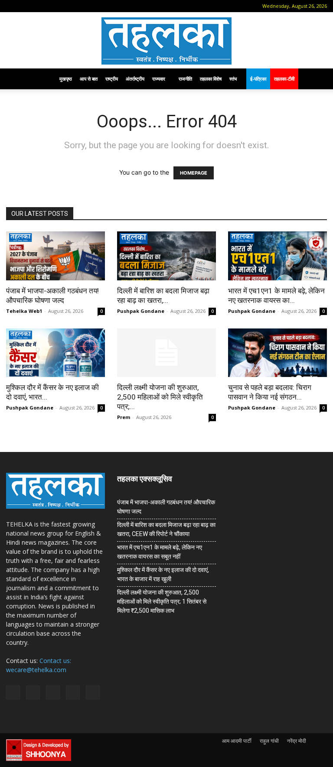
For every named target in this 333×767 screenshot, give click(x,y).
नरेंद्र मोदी (296, 740)
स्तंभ (233, 78)
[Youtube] (82, 6)
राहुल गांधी (269, 740)
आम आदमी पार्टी (236, 740)
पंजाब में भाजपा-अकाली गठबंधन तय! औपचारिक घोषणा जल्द (166, 507)
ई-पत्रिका (258, 78)
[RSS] (54, 6)
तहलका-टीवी (284, 78)
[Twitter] (68, 6)
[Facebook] (25, 6)
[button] (12, 6)
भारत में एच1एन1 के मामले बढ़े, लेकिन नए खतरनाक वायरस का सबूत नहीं (159, 552)
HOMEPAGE (193, 173)
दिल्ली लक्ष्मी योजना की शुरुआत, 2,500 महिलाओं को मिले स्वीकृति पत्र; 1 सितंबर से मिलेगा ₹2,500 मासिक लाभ (161, 601)
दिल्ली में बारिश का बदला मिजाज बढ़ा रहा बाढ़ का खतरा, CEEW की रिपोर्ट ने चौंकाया (166, 529)
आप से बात (89, 78)
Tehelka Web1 (24, 311)
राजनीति (185, 78)
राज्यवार (158, 78)
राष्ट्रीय (111, 78)
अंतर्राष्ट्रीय (135, 78)
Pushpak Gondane (140, 311)
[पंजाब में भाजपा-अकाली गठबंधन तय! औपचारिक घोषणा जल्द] (55, 255)
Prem (123, 417)
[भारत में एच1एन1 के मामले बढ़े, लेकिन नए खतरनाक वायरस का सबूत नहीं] (277, 255)
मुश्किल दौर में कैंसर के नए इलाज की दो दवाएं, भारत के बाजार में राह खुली (163, 574)
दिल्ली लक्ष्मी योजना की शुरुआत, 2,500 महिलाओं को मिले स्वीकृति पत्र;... (160, 397)
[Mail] (39, 6)
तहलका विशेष (211, 78)
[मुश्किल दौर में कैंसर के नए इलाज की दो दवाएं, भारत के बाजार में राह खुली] (55, 352)
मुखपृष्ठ (65, 78)
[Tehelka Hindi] (166, 41)
